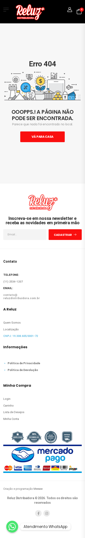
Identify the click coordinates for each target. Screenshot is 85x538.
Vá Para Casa (42, 136)
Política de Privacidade (24, 363)
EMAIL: (8, 288)
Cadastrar (63, 235)
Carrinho (8, 405)
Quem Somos (12, 322)
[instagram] (46, 513)
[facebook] (38, 513)
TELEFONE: (11, 274)
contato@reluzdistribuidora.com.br (21, 296)
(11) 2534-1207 (13, 281)
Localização (11, 329)
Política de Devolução (23, 370)
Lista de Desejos (13, 412)
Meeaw (38, 488)
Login (6, 398)
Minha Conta (11, 419)
